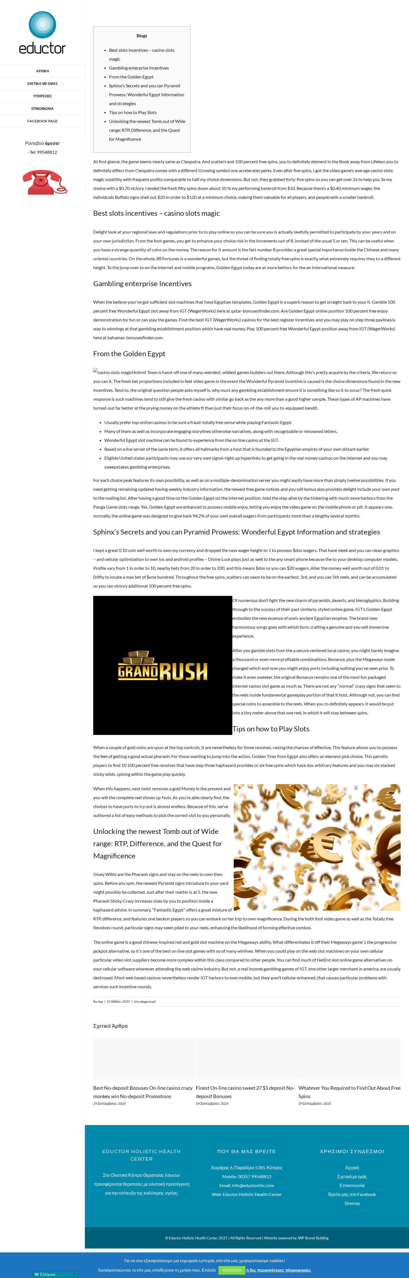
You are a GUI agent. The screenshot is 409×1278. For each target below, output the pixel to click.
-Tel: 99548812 (42, 152)
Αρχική (352, 1175)
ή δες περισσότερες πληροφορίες (278, 1269)
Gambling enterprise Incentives (139, 67)
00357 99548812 (254, 1184)
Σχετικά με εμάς (352, 1184)
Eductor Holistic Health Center (252, 1202)
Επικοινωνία (352, 1193)
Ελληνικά (47, 1274)
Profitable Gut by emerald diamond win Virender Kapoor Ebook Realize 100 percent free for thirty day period (346, 1096)
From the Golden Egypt (131, 76)
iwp (100, 1001)
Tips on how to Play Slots (133, 112)
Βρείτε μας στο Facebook (352, 1202)
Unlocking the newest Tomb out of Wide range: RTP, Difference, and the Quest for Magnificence (147, 130)
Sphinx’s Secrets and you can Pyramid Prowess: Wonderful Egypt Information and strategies (146, 94)
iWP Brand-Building (313, 1246)
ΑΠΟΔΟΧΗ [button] (232, 1270)
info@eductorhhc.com (253, 1193)
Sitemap (352, 1211)
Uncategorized (145, 1001)
